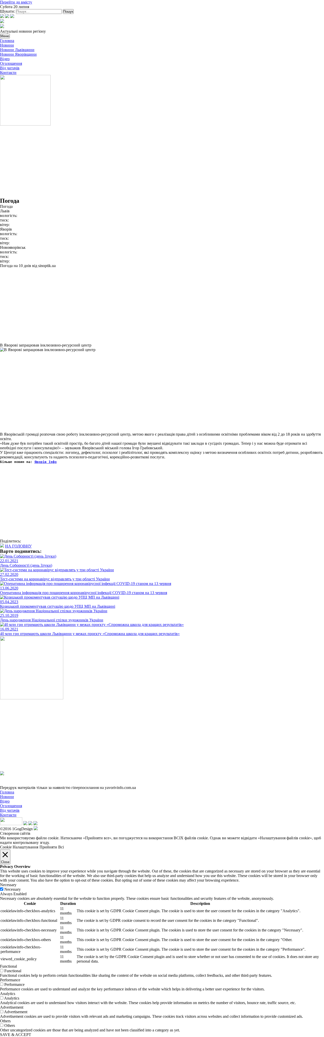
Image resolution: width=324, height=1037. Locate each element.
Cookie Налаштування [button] (19, 847)
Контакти (8, 72)
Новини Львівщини (17, 50)
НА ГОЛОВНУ (18, 546)
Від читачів (9, 68)
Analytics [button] (7, 993)
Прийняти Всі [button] (51, 847)
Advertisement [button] (11, 1007)
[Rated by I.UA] (11, 824)
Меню (5, 36)
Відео (5, 59)
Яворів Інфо (45, 462)
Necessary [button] (8, 885)
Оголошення (11, 63)
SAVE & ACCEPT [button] (15, 1034)
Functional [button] (8, 966)
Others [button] (5, 1021)
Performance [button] (10, 980)
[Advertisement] (152, 162)
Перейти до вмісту (16, 2)
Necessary (12, 889)
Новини (7, 45)
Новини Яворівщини (18, 54)
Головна (7, 40)
